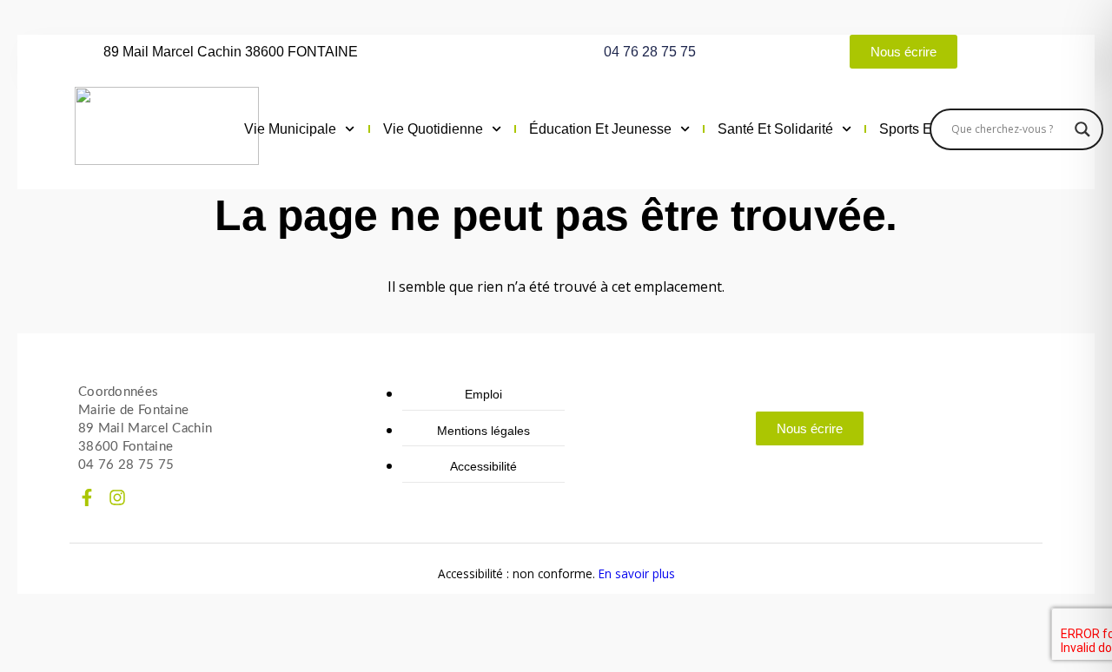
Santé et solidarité (775, 129)
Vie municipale (290, 129)
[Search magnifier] (1082, 129)
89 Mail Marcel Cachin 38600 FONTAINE (230, 51)
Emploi (483, 394)
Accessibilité (483, 466)
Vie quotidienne (433, 129)
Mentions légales (483, 431)
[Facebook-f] (87, 497)
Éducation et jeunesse (600, 129)
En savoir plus (637, 573)
